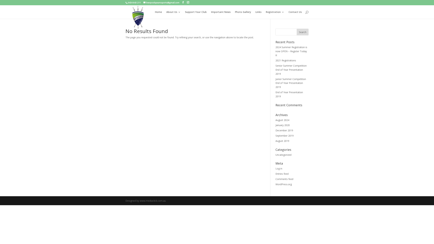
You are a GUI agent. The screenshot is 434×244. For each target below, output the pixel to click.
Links (258, 12)
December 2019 (284, 130)
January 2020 (282, 125)
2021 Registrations (285, 60)
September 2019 (284, 135)
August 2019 (282, 141)
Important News (221, 12)
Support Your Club (196, 12)
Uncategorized (283, 154)
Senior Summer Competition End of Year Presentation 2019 (291, 69)
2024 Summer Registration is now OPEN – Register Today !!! (291, 51)
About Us (171, 12)
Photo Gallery (243, 12)
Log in (278, 168)
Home (158, 12)
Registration (273, 12)
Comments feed (284, 179)
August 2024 (282, 120)
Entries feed (282, 173)
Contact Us (295, 12)
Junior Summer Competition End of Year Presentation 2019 (290, 83)
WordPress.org (283, 184)
